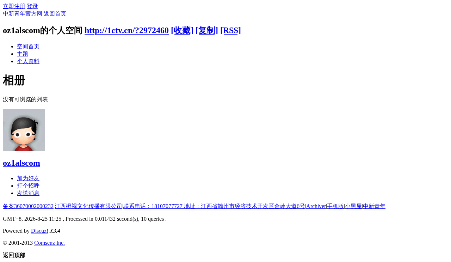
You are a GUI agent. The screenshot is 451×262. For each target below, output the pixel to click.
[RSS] (230, 30)
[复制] (207, 30)
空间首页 (28, 46)
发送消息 (28, 193)
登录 (32, 6)
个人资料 (28, 61)
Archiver (316, 206)
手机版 (335, 206)
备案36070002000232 (28, 206)
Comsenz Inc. (49, 243)
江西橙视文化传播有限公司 (88, 206)
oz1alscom (21, 162)
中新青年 (374, 206)
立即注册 (14, 6)
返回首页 (55, 14)
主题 (22, 54)
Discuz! (39, 231)
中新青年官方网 (22, 14)
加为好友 (28, 178)
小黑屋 (353, 206)
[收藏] (182, 30)
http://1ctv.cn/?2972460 (127, 30)
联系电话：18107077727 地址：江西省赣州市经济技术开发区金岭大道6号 (214, 206)
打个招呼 (28, 186)
